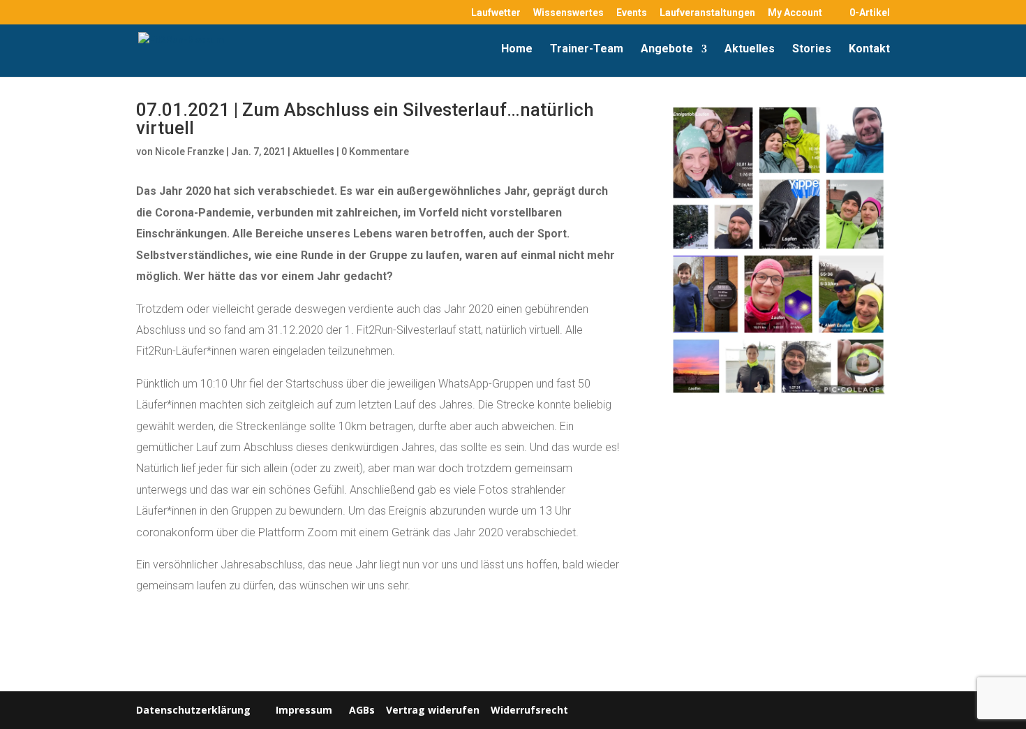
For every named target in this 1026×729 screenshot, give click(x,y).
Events (631, 13)
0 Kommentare (375, 151)
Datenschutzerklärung (193, 709)
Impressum (304, 709)
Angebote (667, 49)
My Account (795, 13)
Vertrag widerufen (432, 709)
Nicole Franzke (189, 151)
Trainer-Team (586, 49)
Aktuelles (749, 49)
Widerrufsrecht (528, 709)
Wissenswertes (568, 13)
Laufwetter (496, 13)
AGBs (362, 709)
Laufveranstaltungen (707, 13)
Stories (811, 49)
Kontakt (869, 49)
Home (517, 49)
